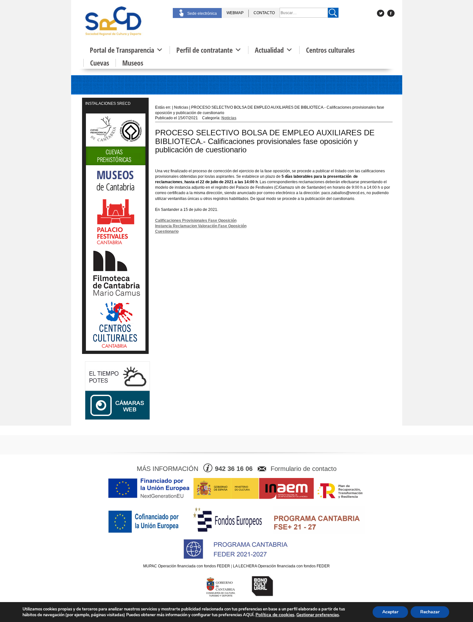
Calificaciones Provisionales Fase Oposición (195, 220)
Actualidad (269, 50)
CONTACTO (264, 13)
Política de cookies (274, 615)
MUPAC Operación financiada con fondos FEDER (186, 566)
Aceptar (390, 612)
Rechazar (430, 612)
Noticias (228, 118)
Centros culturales (330, 50)
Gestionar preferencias (317, 615)
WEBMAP (235, 13)
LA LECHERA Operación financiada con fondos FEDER (281, 566)
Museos (132, 63)
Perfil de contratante (204, 50)
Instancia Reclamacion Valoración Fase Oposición (200, 226)
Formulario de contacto (304, 468)
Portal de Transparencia (122, 50)
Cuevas (99, 63)
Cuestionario (167, 231)
